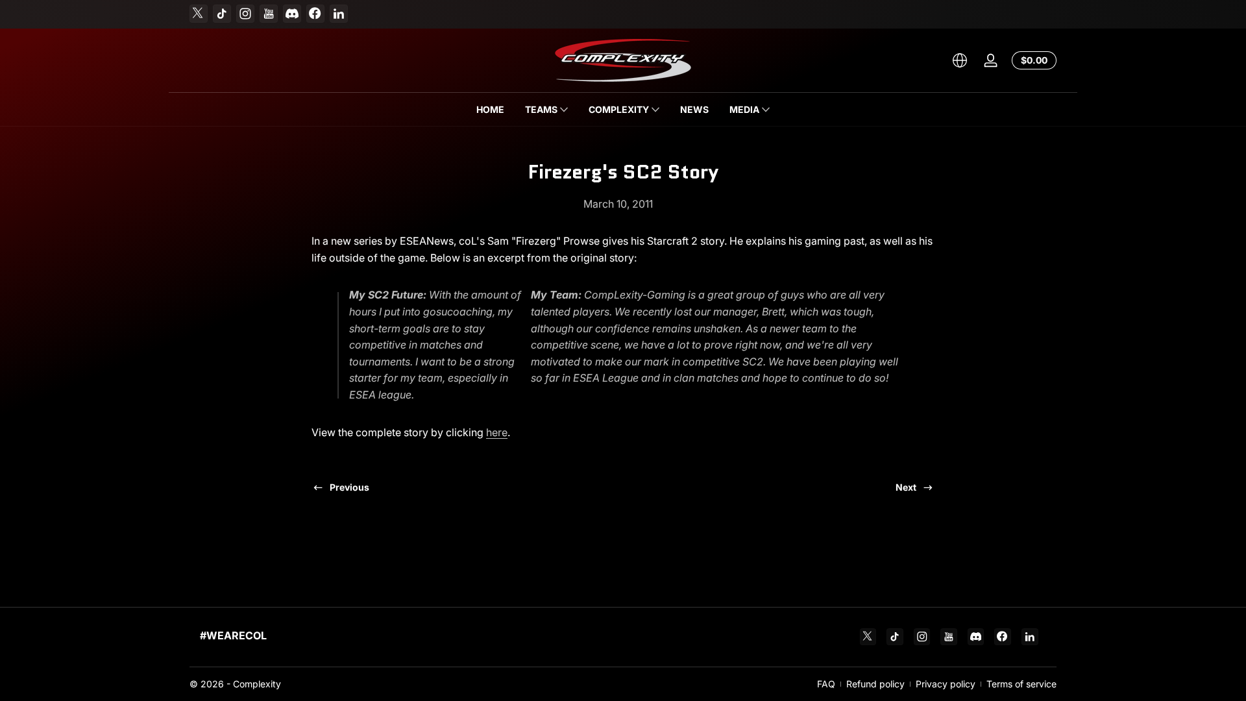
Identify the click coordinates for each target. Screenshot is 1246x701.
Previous (349, 487)
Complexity (257, 683)
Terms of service (1021, 683)
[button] (959, 60)
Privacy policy (945, 683)
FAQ (826, 683)
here (496, 432)
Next (906, 487)
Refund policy (875, 683)
